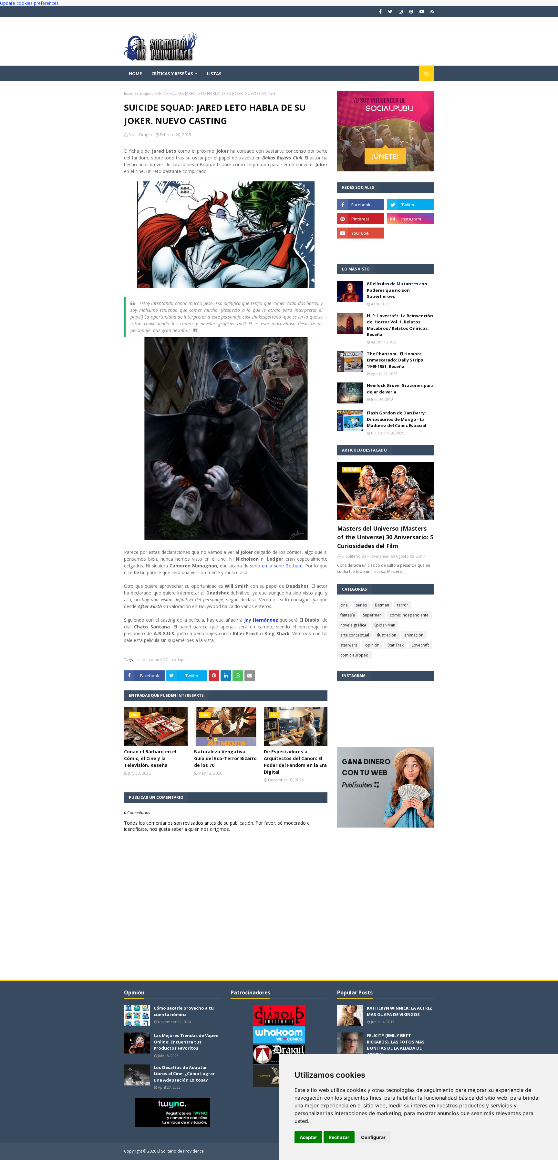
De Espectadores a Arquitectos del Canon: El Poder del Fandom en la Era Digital (295, 761)
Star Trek (396, 645)
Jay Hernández (261, 620)
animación (413, 635)
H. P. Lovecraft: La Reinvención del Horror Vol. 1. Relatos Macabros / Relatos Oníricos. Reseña (400, 325)
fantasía (347, 615)
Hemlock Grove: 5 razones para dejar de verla (400, 388)
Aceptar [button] (308, 1137)
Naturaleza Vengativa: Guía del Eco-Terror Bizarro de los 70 (225, 758)
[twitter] (390, 11)
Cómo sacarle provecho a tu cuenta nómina (184, 1011)
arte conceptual (354, 635)
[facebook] (380, 11)
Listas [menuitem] (214, 73)
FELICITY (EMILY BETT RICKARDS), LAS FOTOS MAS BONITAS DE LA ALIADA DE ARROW (396, 1045)
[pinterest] (411, 11)
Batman (382, 605)
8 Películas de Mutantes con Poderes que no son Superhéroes (397, 290)
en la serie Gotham (282, 566)
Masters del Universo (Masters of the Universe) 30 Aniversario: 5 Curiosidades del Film (385, 537)
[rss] (431, 11)
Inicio (129, 93)
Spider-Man (384, 625)
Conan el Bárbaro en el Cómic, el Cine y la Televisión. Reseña (150, 758)
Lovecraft (420, 645)
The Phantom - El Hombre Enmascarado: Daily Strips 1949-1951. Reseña (395, 360)
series (361, 605)
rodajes (144, 93)
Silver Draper (140, 134)
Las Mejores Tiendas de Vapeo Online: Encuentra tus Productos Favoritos (186, 1042)
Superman (372, 615)
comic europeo (354, 655)
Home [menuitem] (135, 73)
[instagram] (400, 11)
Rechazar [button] (339, 1137)
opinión (372, 645)
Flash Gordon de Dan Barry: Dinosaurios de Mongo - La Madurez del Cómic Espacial (396, 419)
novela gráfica (353, 625)
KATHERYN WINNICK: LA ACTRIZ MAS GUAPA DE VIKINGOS (399, 1011)
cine (141, 659)
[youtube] (422, 11)
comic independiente (409, 615)
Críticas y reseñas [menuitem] (172, 73)
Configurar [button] (373, 1137)
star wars (348, 645)
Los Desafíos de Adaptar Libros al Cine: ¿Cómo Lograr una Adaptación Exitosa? (184, 1073)
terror (402, 605)
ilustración (386, 635)
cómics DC (158, 659)
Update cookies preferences (29, 3)
